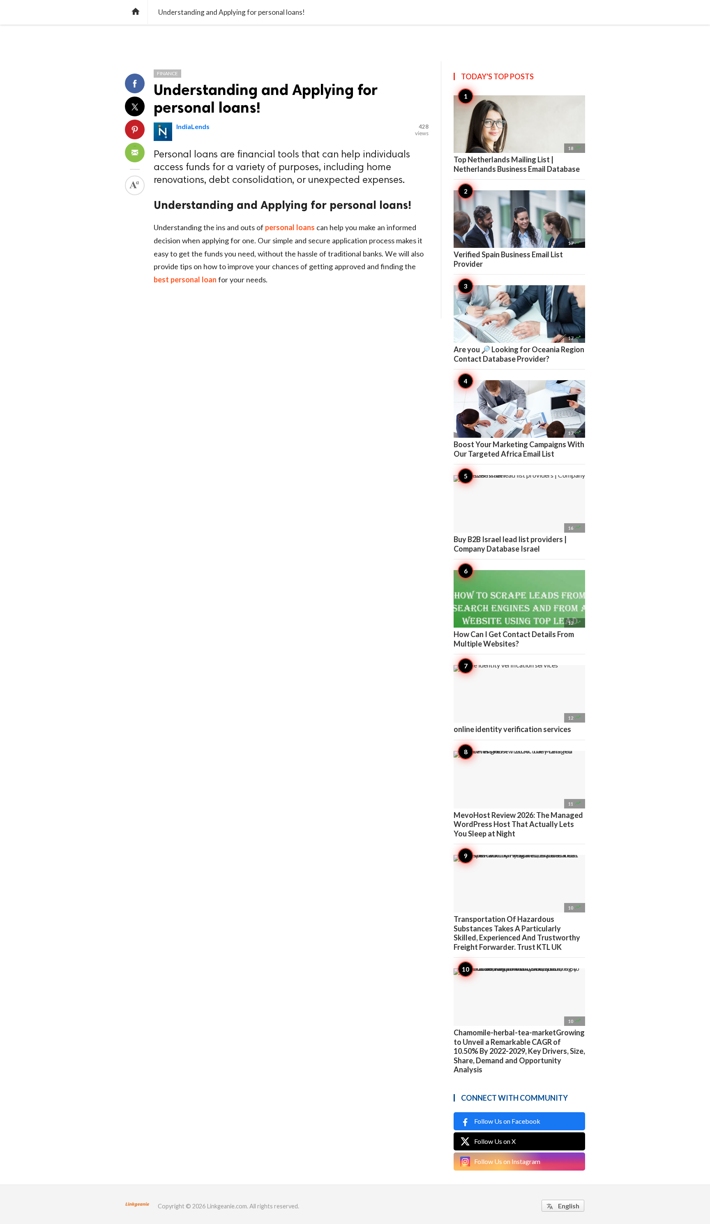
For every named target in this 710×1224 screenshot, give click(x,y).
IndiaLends (193, 126)
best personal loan (185, 279)
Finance (167, 73)
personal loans (290, 227)
